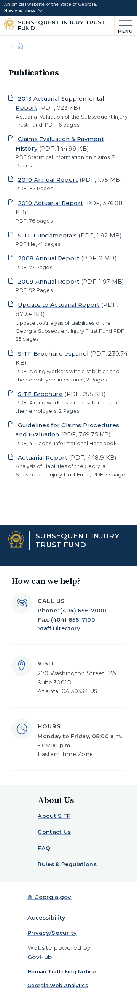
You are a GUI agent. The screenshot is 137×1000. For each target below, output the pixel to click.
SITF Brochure (40, 393)
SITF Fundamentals (47, 235)
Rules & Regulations (67, 864)
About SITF (54, 815)
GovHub (39, 957)
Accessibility (46, 917)
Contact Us (54, 832)
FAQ (44, 848)
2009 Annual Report (48, 281)
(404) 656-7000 (83, 610)
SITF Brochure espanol (53, 353)
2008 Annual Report (48, 258)
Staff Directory (59, 628)
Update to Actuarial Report (59, 304)
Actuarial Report (42, 457)
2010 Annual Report (48, 179)
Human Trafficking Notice (61, 971)
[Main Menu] (124, 26)
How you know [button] (19, 11)
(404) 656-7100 (73, 619)
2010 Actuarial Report (50, 203)
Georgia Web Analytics (57, 985)
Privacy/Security (52, 932)
